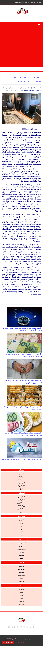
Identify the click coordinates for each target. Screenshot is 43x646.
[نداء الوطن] (21, 619)
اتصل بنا (39, 2)
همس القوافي (21, 476)
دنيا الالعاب (21, 581)
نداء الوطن (21, 642)
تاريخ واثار (21, 552)
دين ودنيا (21, 566)
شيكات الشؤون (21, 503)
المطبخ (21, 578)
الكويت (21, 598)
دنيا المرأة (21, 572)
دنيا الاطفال (21, 575)
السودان (21, 520)
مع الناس (21, 473)
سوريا (21, 512)
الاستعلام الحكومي (21, 509)
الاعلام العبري (21, 497)
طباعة (38, 90)
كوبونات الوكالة (21, 506)
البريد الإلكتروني (29, 90)
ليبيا (21, 526)
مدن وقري (21, 546)
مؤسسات (21, 555)
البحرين (21, 592)
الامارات (32, 88)
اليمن (21, 532)
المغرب (21, 558)
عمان (21, 535)
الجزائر (21, 529)
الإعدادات (33, 2)
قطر (21, 595)
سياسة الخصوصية (19, 2)
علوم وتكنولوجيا (21, 549)
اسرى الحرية (21, 483)
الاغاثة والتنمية (21, 500)
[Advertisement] (21, 44)
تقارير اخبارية (21, 486)
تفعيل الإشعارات (8, 642)
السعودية (21, 604)
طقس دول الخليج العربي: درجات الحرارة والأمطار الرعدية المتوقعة (21, 459)
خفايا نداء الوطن (21, 479)
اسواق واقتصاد (22, 543)
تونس (21, 523)
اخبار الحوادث (21, 569)
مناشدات (21, 589)
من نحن (26, 2)
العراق (21, 489)
